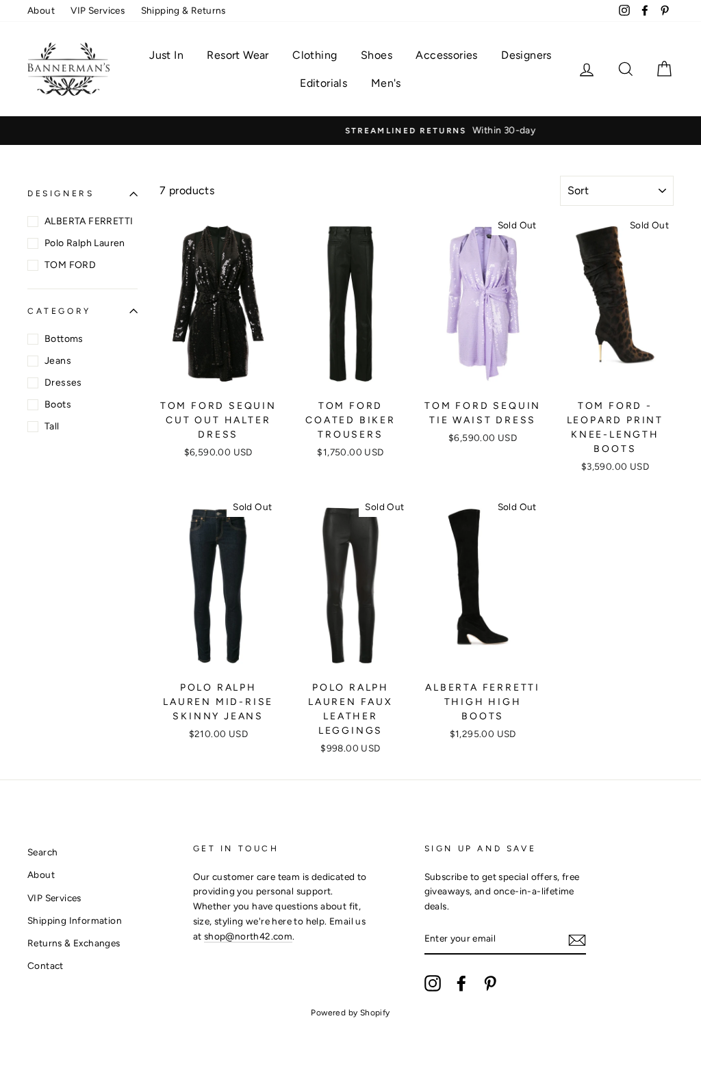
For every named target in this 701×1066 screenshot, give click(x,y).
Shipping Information (74, 920)
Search (42, 852)
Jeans (57, 361)
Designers (526, 55)
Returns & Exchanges (73, 942)
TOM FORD (70, 265)
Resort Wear (237, 55)
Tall (52, 426)
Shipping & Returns (183, 10)
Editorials (323, 83)
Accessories (446, 55)
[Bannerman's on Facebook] (461, 983)
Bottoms (64, 339)
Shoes (376, 55)
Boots (57, 404)
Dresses (63, 382)
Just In (166, 55)
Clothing (314, 55)
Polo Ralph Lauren (84, 243)
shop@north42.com (248, 936)
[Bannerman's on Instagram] (432, 983)
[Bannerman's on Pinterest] (490, 983)
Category (59, 311)
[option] (350, 130)
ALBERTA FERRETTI (88, 221)
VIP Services (98, 10)
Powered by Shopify (350, 1012)
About (41, 10)
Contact (45, 965)
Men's (386, 83)
